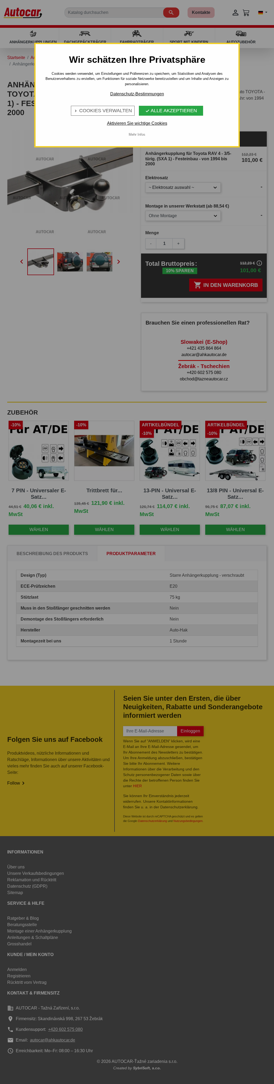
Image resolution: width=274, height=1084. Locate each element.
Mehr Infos (137, 134)
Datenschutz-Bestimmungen (137, 94)
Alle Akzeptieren (171, 110)
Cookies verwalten (103, 110)
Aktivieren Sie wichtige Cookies (137, 123)
